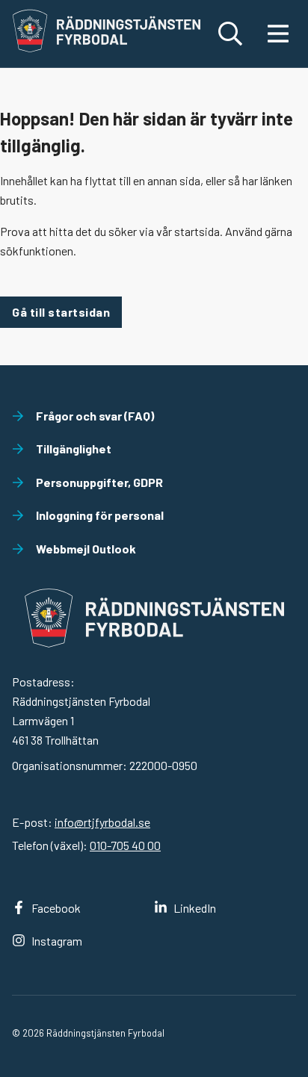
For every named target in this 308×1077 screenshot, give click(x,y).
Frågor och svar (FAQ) (95, 416)
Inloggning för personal (100, 515)
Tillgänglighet (73, 448)
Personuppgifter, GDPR (99, 482)
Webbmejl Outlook (86, 548)
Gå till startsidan (61, 312)
